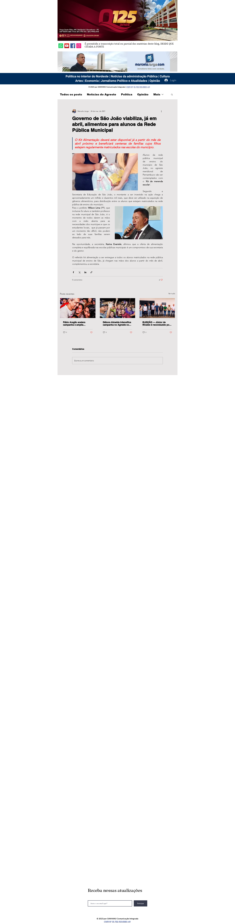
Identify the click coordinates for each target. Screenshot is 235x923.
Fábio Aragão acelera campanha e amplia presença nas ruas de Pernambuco (74, 323)
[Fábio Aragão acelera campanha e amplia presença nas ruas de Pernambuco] (77, 308)
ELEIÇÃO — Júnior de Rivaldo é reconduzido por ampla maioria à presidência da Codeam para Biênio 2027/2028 (156, 323)
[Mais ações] (161, 111)
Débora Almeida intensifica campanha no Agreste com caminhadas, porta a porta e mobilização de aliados (117, 323)
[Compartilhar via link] (91, 272)
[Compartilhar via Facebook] (73, 272)
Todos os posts (71, 94)
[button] (172, 94)
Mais (156, 94)
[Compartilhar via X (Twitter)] (79, 272)
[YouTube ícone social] (66, 45)
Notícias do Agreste (101, 94)
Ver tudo (171, 293)
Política (126, 94)
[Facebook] (72, 45)
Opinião (142, 94)
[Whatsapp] (60, 45)
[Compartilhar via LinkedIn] (85, 272)
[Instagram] (78, 45)
